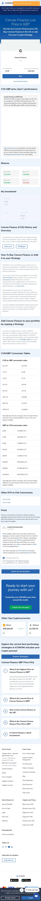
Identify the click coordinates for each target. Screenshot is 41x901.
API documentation (8, 834)
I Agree (31, 898)
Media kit (5, 821)
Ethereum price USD (28, 808)
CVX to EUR (6, 499)
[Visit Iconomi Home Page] (7, 3)
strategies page (25, 339)
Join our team (6, 808)
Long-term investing (28, 772)
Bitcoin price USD (27, 804)
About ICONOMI (7, 804)
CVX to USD (6, 502)
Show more (8, 246)
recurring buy (6, 280)
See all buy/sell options (21, 81)
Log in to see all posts (20, 571)
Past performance (9, 148)
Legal (3, 813)
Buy (20, 76)
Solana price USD (27, 825)
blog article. (20, 286)
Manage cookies (10, 898)
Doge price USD (27, 817)
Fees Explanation (27, 780)
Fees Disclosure (27, 784)
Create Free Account (20, 607)
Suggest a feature (7, 781)
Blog (23, 776)
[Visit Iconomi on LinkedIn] (12, 847)
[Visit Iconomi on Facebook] (6, 847)
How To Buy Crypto (28, 753)
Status (4, 773)
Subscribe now (9, 860)
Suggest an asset (7, 785)
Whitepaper (21, 246)
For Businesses (27, 764)
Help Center (26, 793)
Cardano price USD (28, 821)
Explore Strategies (20, 656)
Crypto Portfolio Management (27, 759)
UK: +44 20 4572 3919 (9, 766)
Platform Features (28, 768)
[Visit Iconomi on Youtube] (9, 847)
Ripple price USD (27, 813)
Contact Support (7, 769)
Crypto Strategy (7, 278)
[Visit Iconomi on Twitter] (3, 847)
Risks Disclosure (27, 789)
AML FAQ (5, 817)
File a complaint (7, 777)
